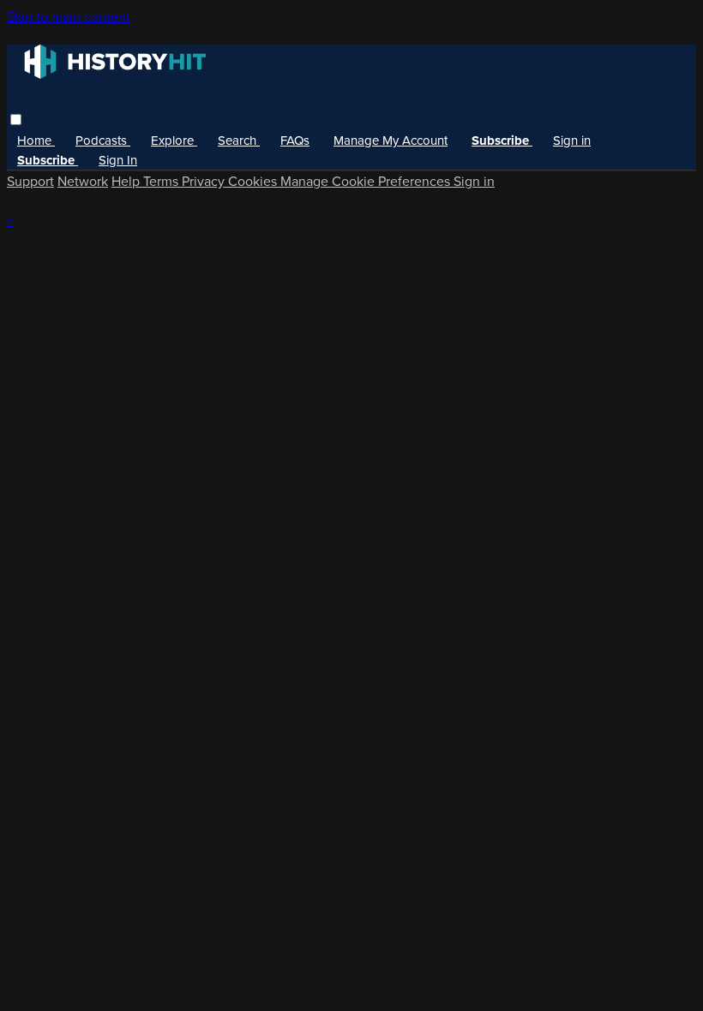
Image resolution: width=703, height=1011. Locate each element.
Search (239, 140)
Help (127, 181)
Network (82, 181)
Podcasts (102, 140)
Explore (174, 140)
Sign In (118, 160)
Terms (162, 181)
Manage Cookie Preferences (367, 181)
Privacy (205, 181)
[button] (15, 119)
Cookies (254, 181)
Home (36, 140)
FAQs (294, 140)
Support (30, 181)
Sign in (572, 140)
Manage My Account (390, 140)
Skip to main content (68, 17)
